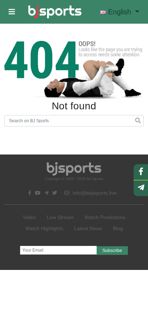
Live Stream (60, 217)
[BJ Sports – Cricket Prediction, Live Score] (55, 12)
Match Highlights (44, 228)
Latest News (88, 228)
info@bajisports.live (94, 193)
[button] (11, 12)
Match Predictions (105, 217)
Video (29, 217)
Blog (118, 228)
